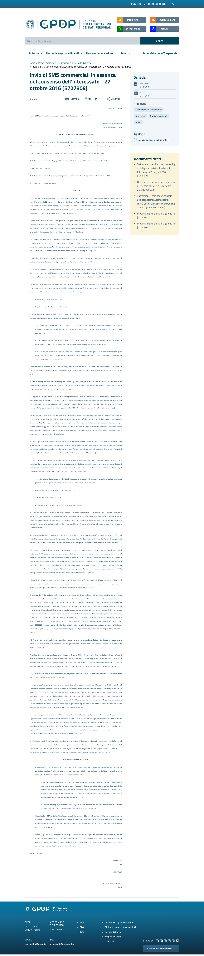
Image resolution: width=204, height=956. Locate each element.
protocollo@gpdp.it (35, 944)
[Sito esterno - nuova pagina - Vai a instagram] (161, 940)
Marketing (140, 116)
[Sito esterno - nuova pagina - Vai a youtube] (165, 940)
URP (82, 922)
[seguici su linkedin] (144, 3)
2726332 (38, 625)
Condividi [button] (115, 98)
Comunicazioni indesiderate (149, 109)
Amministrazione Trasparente (159, 53)
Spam (138, 122)
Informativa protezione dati (120, 922)
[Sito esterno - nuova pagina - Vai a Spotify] (177, 940)
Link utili (109, 941)
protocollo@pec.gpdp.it (63, 944)
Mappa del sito (113, 936)
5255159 (64, 621)
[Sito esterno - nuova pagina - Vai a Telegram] (169, 940)
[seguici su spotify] (164, 3)
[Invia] (159, 41)
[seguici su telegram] (156, 3)
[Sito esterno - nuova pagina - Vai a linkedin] (157, 940)
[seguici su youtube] (152, 3)
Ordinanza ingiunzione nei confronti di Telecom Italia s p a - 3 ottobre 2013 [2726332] (156, 186)
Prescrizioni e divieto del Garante (74, 63)
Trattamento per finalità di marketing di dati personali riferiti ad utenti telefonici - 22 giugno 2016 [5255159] (156, 170)
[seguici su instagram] (148, 3)
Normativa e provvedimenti (62, 53)
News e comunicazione (100, 53)
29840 (32, 632)
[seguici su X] (160, 3)
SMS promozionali (159, 116)
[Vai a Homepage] (46, 912)
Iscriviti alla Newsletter (159, 948)
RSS (82, 932)
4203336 (89, 692)
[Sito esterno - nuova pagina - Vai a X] (173, 940)
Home (32, 63)
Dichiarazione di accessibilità (120, 927)
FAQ (82, 927)
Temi (124, 53)
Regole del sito (113, 932)
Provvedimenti (46, 63)
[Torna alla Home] (69, 23)
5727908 (144, 86)
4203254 (73, 692)
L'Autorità (33, 53)
